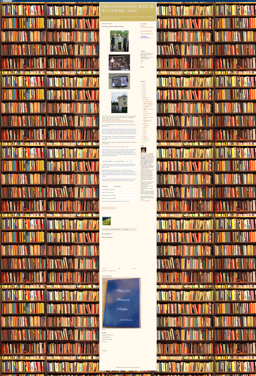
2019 (143, 83)
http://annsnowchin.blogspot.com (147, 33)
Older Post (134, 268)
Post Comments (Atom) (111, 270)
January (144, 140)
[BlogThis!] (124, 229)
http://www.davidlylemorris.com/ (121, 146)
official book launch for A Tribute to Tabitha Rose (148, 103)
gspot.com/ (114, 208)
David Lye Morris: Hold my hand (148, 118)
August (144, 127)
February (145, 138)
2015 (143, 90)
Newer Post (104, 268)
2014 (143, 92)
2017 (143, 87)
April (144, 134)
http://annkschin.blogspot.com (146, 31)
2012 (143, 96)
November (145, 99)
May (144, 132)
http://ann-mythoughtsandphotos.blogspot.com (147, 27)
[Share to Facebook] (126, 229)
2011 (143, 142)
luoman (130, 367)
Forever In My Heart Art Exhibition (147, 106)
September (145, 125)
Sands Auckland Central (147, 101)
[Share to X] (125, 229)
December (145, 97)
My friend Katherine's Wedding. (147, 121)
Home (119, 268)
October (145, 123)
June (144, 131)
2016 (143, 88)
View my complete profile (146, 200)
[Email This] (122, 229)
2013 (143, 94)
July (144, 129)
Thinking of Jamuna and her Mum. (148, 109)
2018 (143, 85)
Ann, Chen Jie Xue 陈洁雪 (110, 229)
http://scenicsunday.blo (107, 208)
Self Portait (145, 115)
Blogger (138, 367)
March (144, 136)
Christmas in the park (147, 113)
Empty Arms (145, 111)
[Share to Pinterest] (127, 229)
